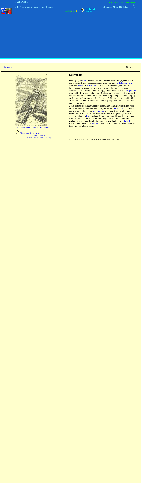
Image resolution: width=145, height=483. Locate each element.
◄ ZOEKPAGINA (21, 2)
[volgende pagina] (86, 10)
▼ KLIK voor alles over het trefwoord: (34, 7)
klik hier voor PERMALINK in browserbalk (119, 7)
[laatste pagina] (94, 9)
